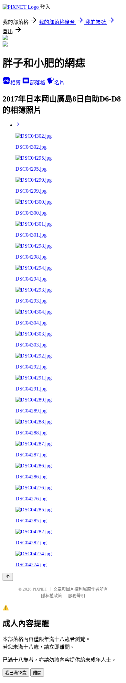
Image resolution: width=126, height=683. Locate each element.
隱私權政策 (51, 595)
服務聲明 (76, 595)
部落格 (38, 82)
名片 (59, 82)
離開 (37, 672)
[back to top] (8, 577)
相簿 (16, 82)
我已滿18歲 (15, 672)
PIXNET (40, 589)
